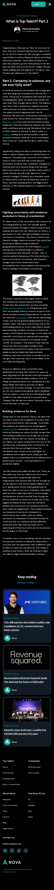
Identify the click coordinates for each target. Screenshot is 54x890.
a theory (45, 246)
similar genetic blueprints (14, 308)
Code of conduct (10, 805)
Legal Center (8, 828)
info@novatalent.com (12, 843)
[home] (9, 4)
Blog (4, 822)
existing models (10, 429)
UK (29, 799)
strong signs (21, 317)
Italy (30, 811)
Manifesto (7, 799)
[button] (38, 4)
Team (5, 811)
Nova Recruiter (34, 767)
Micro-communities (11, 784)
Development (8, 778)
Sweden (31, 805)
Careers (6, 817)
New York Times (10, 121)
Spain (30, 817)
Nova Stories (8, 773)
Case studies (33, 773)
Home (5, 767)
